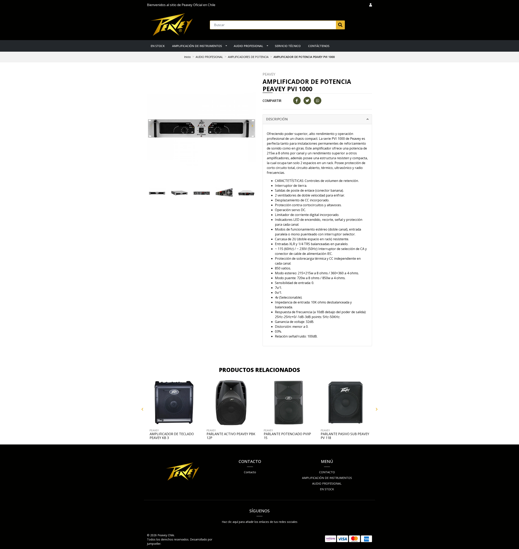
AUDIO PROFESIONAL (248, 46)
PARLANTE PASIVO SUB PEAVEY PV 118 (345, 436)
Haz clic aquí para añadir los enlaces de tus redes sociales (259, 522)
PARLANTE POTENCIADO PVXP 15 (287, 436)
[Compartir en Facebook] (297, 100)
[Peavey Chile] (171, 24)
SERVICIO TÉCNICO (288, 46)
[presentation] (151, 126)
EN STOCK (158, 46)
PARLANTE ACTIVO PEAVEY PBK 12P (231, 436)
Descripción (277, 119)
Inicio (187, 57)
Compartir (272, 100)
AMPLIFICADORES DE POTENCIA (248, 57)
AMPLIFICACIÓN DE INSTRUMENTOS (197, 46)
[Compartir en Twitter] (307, 100)
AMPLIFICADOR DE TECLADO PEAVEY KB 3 (172, 436)
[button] (370, 4)
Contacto (250, 472)
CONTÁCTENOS (318, 46)
